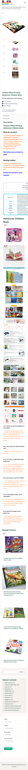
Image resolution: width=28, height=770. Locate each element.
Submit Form (8, 748)
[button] (3, 13)
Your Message (8, 738)
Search (21, 672)
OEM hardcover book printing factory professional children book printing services (14, 593)
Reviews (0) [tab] (6, 118)
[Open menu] (25, 2)
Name (5, 719)
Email (5, 725)
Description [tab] (6, 115)
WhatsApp (7, 732)
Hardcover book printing (11, 109)
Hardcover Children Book (9, 111)
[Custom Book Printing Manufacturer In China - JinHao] (7, 2)
